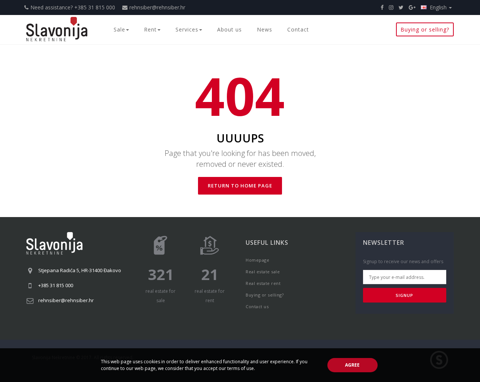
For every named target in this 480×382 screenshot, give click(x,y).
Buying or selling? (424, 29)
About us (229, 29)
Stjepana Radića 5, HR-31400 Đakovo (79, 270)
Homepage (257, 260)
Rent (150, 29)
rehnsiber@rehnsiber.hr (157, 7)
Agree (352, 365)
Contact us (257, 306)
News (264, 29)
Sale (119, 29)
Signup (404, 295)
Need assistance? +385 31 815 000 (72, 7)
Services (187, 29)
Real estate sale (263, 271)
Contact (298, 29)
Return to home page (240, 185)
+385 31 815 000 (55, 285)
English (439, 7)
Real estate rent (263, 283)
